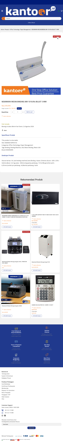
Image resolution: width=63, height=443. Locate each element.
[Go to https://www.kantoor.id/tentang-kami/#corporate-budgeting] (16, 358)
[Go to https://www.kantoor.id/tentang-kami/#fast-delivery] (16, 332)
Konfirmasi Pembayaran (8, 386)
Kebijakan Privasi (6, 378)
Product (7, 29)
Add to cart (29, 112)
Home (2, 29)
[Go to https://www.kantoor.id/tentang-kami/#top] (16, 345)
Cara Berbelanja (6, 384)
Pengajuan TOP (6, 395)
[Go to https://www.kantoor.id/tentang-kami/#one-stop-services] (46, 345)
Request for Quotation (8, 390)
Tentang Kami (5, 374)
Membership (5, 388)
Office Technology (14, 29)
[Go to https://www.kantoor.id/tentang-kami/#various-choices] (46, 331)
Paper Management (25, 29)
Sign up (19, 108)
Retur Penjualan (6, 392)
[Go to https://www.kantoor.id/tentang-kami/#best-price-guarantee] (46, 358)
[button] (6, 116)
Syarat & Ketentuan (7, 376)
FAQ (3, 399)
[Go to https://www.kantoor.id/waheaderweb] (59, 11)
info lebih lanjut (7, 227)
